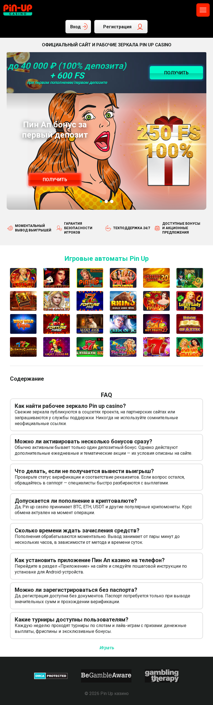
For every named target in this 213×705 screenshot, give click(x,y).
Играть (106, 647)
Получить (55, 179)
